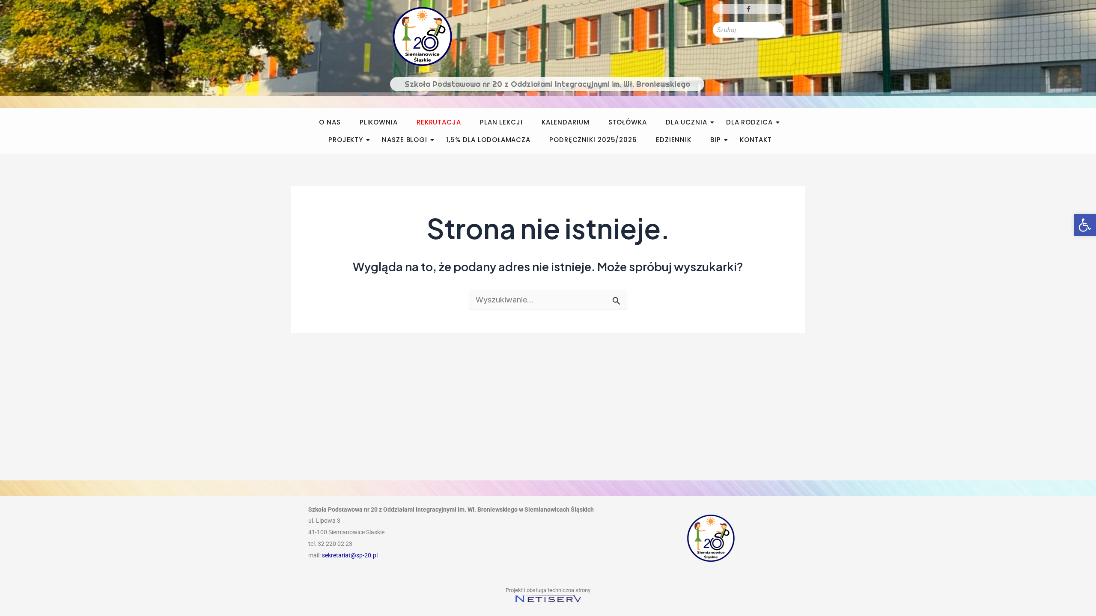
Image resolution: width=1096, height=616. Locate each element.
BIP (715, 139)
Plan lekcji (501, 122)
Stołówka (627, 122)
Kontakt (756, 139)
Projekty (345, 139)
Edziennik (673, 139)
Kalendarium (566, 122)
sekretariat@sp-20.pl (350, 555)
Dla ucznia (686, 122)
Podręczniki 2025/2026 (593, 139)
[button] (1085, 225)
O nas (330, 122)
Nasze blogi (404, 139)
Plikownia (379, 122)
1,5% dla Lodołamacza (488, 139)
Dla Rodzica (749, 122)
